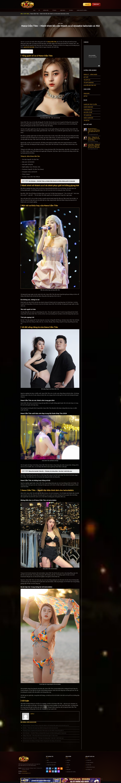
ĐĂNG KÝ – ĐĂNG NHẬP (90, 74)
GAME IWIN (62, 10)
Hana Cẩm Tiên (52, 41)
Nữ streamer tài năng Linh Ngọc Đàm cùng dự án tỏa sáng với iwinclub (42, 740)
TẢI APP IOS (87, 80)
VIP (39, 10)
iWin (22, 13)
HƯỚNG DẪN (45, 10)
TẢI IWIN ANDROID (89, 762)
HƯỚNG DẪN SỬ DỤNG (90, 767)
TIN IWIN (71, 10)
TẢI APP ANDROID (89, 82)
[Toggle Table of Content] (30, 51)
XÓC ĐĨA (68, 764)
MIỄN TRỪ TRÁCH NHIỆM (51, 762)
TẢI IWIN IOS (88, 760)
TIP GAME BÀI (87, 115)
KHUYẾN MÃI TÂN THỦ (90, 85)
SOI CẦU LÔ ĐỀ (88, 112)
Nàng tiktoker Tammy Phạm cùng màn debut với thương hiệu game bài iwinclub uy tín (46, 725)
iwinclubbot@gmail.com (25, 773)
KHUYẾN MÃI (88, 764)
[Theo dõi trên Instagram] (50, 768)
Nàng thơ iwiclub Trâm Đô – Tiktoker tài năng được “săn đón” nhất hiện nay (43, 738)
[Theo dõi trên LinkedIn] (47, 771)
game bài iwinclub (29, 47)
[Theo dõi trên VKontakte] (53, 771)
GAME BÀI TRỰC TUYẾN (90, 104)
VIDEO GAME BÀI (88, 118)
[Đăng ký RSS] (61, 768)
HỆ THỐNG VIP (89, 769)
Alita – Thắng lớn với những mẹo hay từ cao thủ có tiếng (94, 139)
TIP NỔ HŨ (86, 120)
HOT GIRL (26, 13)
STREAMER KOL (88, 109)
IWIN (34, 10)
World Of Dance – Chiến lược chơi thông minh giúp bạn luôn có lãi (94, 131)
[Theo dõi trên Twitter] (56, 768)
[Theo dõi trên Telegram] (56, 771)
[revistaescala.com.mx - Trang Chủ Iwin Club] (28, 4)
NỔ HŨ (85, 96)
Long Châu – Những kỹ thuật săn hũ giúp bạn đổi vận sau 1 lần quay (94, 146)
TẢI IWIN (54, 10)
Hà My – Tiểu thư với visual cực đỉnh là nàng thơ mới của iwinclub (40, 728)
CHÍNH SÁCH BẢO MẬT (51, 764)
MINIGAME (86, 93)
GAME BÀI (68, 760)
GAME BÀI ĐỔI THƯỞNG (82, 10)
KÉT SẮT (86, 77)
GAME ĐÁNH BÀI (88, 107)
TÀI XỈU (68, 762)
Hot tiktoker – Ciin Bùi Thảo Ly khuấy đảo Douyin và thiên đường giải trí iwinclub (44, 733)
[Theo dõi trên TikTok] (53, 768)
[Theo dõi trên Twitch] (58, 771)
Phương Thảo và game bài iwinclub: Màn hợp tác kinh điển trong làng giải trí (43, 730)
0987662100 (24, 771)
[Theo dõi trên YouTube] (50, 771)
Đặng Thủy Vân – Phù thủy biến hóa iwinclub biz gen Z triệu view (40, 735)
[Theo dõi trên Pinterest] (58, 768)
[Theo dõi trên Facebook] (47, 768)
